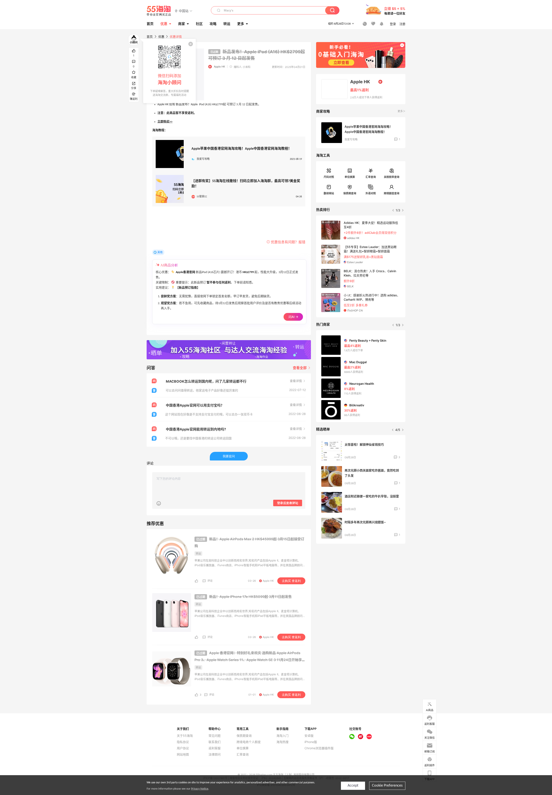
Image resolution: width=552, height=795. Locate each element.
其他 (160, 252)
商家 (181, 24)
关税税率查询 (391, 177)
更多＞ (401, 111)
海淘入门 (282, 735)
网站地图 (183, 754)
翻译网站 (329, 193)
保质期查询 (349, 193)
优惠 (163, 24)
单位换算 (350, 177)
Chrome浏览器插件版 (319, 748)
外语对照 (370, 193)
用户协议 (183, 748)
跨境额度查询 (391, 193)
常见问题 (215, 735)
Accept (353, 786)
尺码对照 (329, 177)
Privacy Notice (199, 788)
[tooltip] (169, 71)
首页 (150, 36)
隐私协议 (183, 742)
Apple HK (219, 66)
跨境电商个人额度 (249, 742)
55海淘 (159, 11)
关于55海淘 (185, 735)
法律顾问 (215, 754)
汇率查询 (370, 177)
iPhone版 (310, 742)
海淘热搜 (282, 742)
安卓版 (309, 735)
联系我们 (215, 742)
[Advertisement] (360, 579)
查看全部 (300, 368)
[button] (184, 10)
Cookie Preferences (387, 786)
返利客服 (215, 748)
